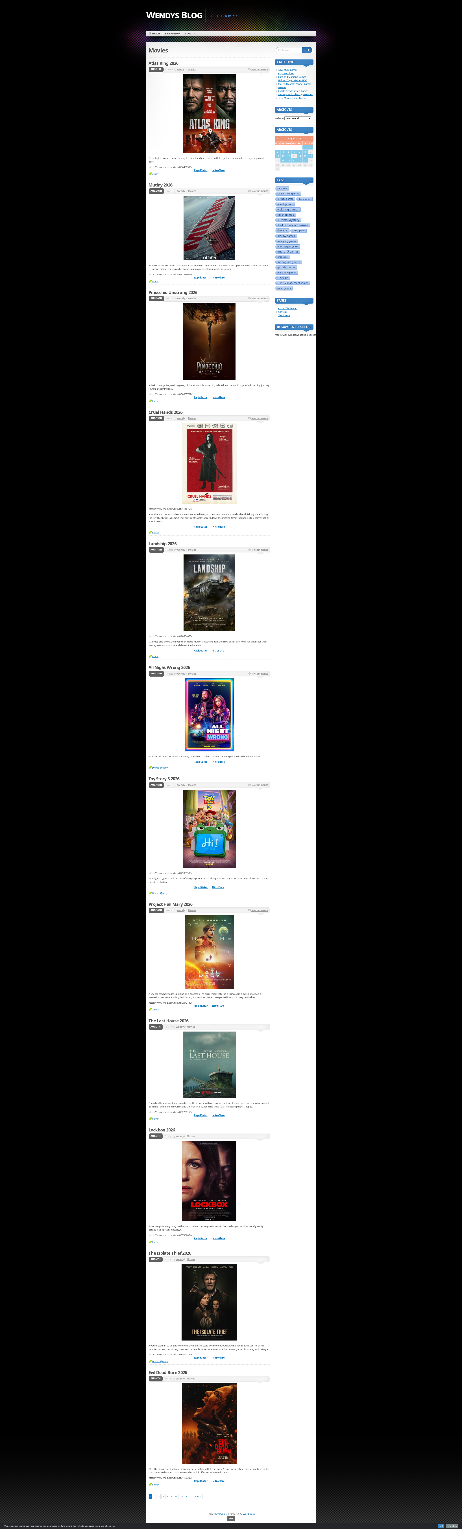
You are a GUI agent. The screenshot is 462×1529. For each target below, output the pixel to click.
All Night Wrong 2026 (169, 667)
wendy (180, 69)
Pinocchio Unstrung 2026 (173, 292)
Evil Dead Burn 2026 (168, 1372)
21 (299, 160)
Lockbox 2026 (162, 1130)
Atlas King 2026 (163, 63)
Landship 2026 (162, 544)
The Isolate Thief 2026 (170, 1253)
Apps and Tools (286, 73)
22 (305, 160)
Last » (198, 1496)
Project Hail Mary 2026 (171, 904)
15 (305, 156)
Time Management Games (292, 98)
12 (288, 156)
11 (283, 156)
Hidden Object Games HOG (292, 80)
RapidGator (201, 170)
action (155, 174)
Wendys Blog (174, 14)
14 (299, 156)
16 (310, 156)
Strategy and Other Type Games (295, 94)
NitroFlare (218, 170)
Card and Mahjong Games (292, 76)
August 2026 (294, 138)
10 (176, 1496)
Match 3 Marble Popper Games (294, 83)
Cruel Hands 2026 (166, 412)
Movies (192, 69)
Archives (279, 118)
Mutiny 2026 (160, 185)
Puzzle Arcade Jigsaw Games (293, 91)
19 (288, 160)
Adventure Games (287, 69)
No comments (259, 69)
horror (155, 401)
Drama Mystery (160, 767)
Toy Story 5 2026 (164, 779)
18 (283, 160)
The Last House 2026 (169, 1021)
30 (187, 1496)
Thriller (155, 1009)
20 (181, 1496)
